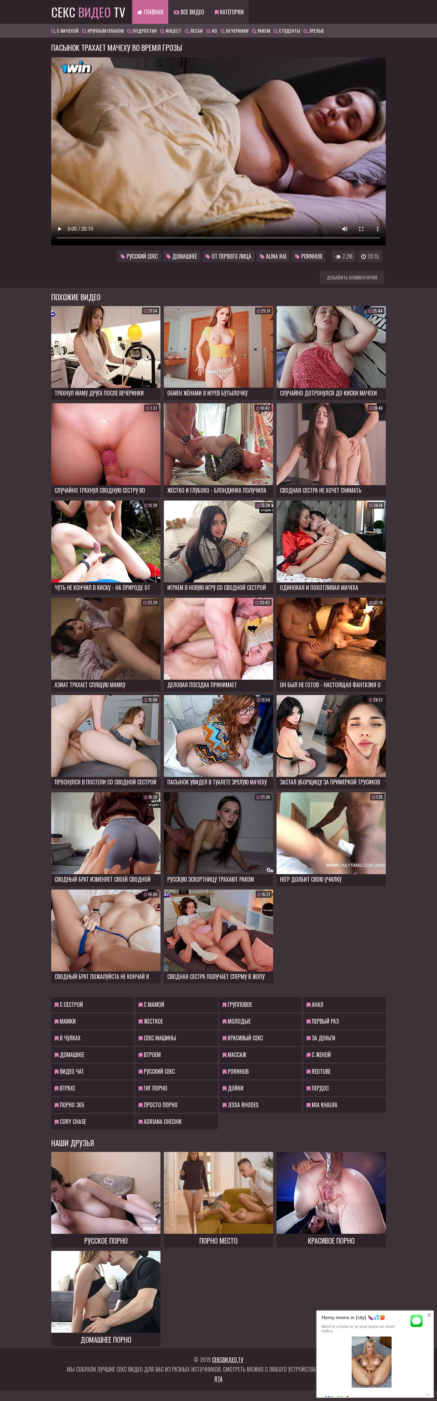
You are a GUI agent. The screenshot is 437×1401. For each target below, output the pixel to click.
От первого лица (230, 256)
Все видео (191, 12)
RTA (218, 1379)
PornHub (311, 256)
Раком (263, 30)
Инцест (173, 30)
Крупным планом (105, 30)
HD (214, 30)
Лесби (196, 30)
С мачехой (67, 30)
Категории (231, 12)
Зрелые (316, 30)
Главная (152, 12)
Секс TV (88, 12)
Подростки (144, 30)
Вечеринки (237, 30)
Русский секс (141, 256)
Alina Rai (275, 256)
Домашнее (184, 256)
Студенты (289, 30)
